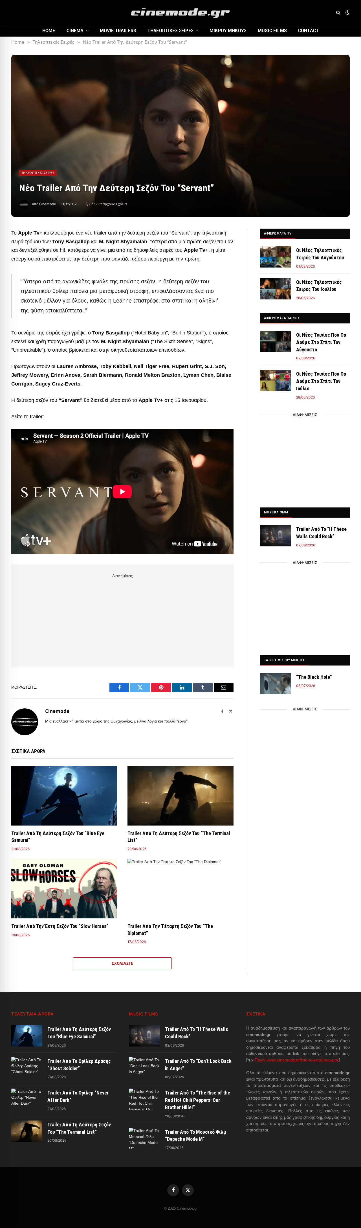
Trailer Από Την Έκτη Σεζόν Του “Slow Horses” (60, 926)
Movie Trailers (118, 30)
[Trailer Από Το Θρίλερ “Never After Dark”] (26, 1099)
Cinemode (47, 204)
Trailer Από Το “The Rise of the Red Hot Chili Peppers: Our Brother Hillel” (197, 1100)
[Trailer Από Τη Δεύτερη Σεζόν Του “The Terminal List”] (180, 796)
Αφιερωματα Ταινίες (282, 318)
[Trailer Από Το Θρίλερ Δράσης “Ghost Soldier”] (26, 1067)
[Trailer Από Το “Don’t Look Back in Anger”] (144, 1067)
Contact (308, 30)
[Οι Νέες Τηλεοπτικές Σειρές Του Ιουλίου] (275, 288)
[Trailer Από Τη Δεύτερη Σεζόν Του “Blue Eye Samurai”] (64, 796)
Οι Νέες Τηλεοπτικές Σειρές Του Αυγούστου (320, 254)
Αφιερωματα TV (277, 233)
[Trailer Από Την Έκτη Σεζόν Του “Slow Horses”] (64, 889)
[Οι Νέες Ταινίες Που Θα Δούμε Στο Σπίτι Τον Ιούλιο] (275, 380)
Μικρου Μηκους (228, 30)
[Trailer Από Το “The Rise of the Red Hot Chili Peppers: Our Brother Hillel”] (144, 1099)
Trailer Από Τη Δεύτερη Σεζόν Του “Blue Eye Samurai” (57, 836)
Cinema (75, 30)
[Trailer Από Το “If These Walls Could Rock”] (275, 535)
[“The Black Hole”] (275, 683)
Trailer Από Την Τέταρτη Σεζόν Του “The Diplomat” (170, 929)
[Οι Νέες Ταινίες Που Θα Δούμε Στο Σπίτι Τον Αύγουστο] (275, 341)
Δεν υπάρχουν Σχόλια (109, 204)
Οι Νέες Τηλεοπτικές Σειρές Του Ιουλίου (319, 285)
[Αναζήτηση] (338, 12)
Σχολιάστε (122, 963)
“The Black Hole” (314, 677)
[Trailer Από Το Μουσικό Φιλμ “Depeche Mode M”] (144, 1138)
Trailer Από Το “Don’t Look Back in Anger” (198, 1064)
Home (48, 30)
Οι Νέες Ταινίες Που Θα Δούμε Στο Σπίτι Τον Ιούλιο (321, 381)
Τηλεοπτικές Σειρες (170, 30)
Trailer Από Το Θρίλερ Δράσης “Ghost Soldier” (79, 1064)
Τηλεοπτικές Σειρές (37, 172)
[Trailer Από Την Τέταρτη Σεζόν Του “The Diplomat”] (180, 889)
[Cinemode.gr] (180, 12)
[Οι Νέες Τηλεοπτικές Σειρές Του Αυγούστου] (275, 257)
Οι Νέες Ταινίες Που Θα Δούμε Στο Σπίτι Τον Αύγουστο (321, 342)
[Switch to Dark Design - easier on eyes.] (347, 12)
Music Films (272, 30)
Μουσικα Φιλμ (276, 512)
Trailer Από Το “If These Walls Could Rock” (321, 532)
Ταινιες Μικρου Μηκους (284, 660)
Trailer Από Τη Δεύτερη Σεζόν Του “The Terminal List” (178, 836)
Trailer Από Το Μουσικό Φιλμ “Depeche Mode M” (195, 1135)
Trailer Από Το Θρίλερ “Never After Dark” (78, 1096)
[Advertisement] (122, 619)
